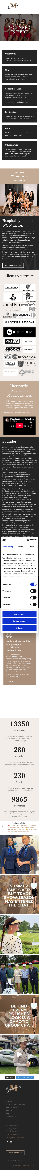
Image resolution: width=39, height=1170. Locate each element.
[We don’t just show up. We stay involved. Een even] (19, 974)
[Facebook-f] (7, 1142)
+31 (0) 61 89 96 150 (13, 1134)
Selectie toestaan (19, 621)
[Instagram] (11, 1142)
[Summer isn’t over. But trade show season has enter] (19, 894)
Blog (7, 1114)
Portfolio (9, 1110)
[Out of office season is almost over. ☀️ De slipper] (19, 934)
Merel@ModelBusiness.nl (15, 1138)
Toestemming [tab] (7, 546)
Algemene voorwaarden (20, 1165)
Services (9, 1101)
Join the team (11, 1117)
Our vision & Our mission (15, 1104)
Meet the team (11, 1107)
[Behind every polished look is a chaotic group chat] (19, 1014)
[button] (34, 7)
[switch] (33, 591)
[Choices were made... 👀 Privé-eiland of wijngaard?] (19, 1054)
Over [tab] (32, 546)
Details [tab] (20, 546)
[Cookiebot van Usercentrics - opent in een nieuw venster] (28, 540)
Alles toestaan (19, 614)
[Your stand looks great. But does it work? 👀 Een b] (19, 854)
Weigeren (19, 628)
